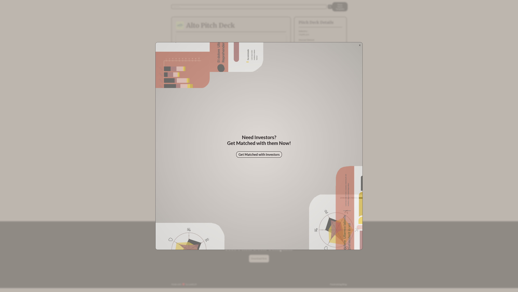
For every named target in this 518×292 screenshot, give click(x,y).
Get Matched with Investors (259, 154)
